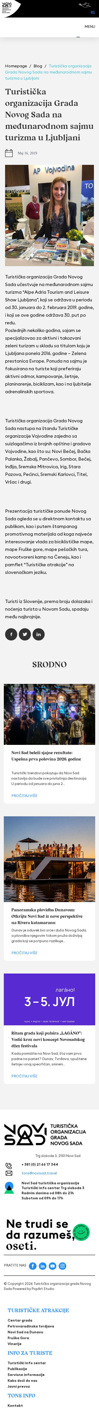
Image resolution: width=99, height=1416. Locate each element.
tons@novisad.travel (39, 1173)
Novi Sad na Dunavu (25, 1332)
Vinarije (15, 1343)
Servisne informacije (26, 1374)
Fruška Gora (18, 1338)
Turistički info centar (27, 1363)
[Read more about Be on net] (85, 5)
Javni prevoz (19, 1386)
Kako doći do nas (22, 1380)
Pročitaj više (24, 795)
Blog (38, 65)
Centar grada (20, 1320)
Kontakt (15, 1405)
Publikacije (17, 1368)
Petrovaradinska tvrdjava (31, 1326)
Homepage (16, 65)
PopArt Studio (43, 1289)
